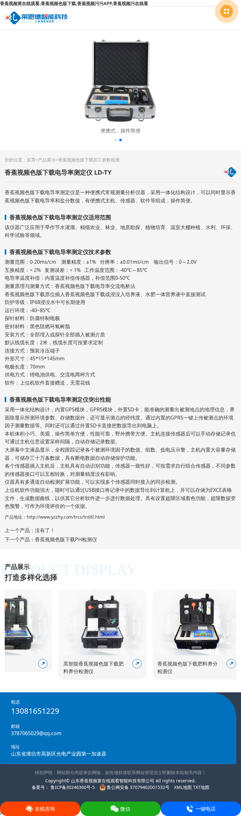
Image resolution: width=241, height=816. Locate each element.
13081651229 (35, 711)
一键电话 (205, 808)
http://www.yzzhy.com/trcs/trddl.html (66, 517)
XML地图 (183, 787)
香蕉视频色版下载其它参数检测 (89, 160)
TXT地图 (201, 787)
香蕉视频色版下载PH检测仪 (66, 539)
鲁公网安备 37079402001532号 (138, 787)
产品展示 (47, 160)
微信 (125, 808)
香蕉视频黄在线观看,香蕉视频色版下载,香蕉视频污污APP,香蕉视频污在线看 (74, 3)
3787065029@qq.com (36, 733)
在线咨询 (45, 808)
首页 (31, 160)
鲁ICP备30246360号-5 (72, 787)
